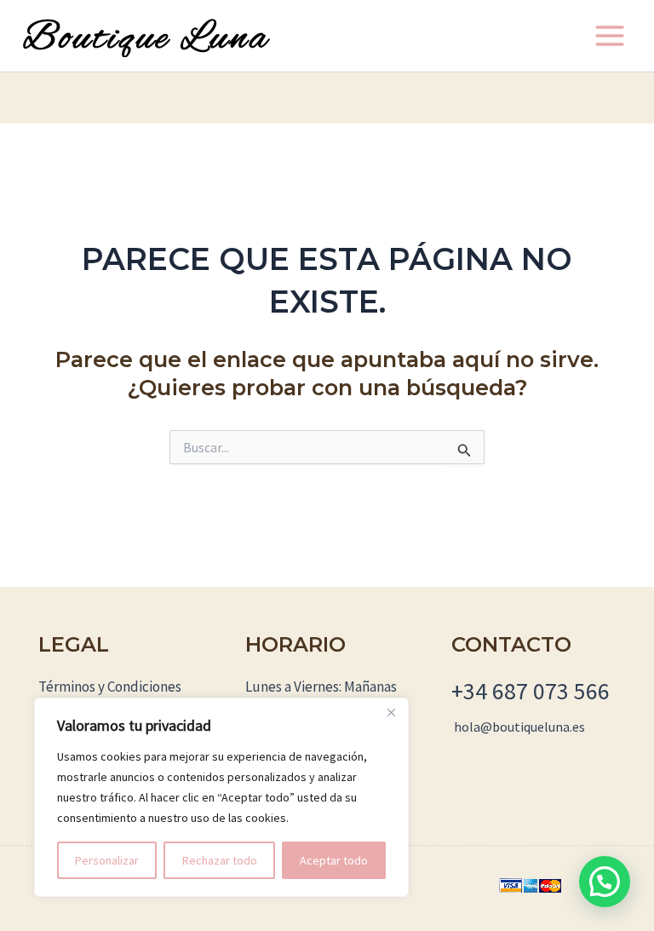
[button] (604, 881)
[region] (221, 797)
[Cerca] (391, 712)
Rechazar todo (219, 860)
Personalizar (107, 860)
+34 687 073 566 (530, 690)
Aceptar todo (334, 860)
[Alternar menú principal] (609, 36)
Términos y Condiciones (109, 686)
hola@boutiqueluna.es (519, 726)
